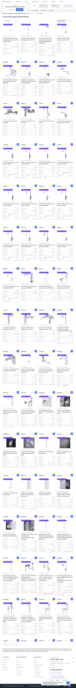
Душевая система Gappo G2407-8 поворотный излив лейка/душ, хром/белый (64, 494)
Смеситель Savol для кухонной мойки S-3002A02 (65, 204)
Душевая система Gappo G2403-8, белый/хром (45, 493)
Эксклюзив (19, 674)
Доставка (53, 1)
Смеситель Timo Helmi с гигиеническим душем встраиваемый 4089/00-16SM (64, 329)
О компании (18, 1)
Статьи (4, 664)
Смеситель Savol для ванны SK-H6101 (10, 121)
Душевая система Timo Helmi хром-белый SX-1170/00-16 (28, 39)
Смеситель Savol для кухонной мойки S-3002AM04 (47, 245)
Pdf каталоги (43, 10)
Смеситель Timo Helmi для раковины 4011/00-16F (9, 328)
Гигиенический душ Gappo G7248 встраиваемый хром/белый (28, 453)
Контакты (61, 1)
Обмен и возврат (35, 1)
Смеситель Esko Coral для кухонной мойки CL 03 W (63, 39)
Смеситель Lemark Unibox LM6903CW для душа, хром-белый (46, 618)
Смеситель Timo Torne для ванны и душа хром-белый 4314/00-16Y (27, 370)
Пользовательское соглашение (53, 686)
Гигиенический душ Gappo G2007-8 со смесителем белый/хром (47, 412)
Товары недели (20, 667)
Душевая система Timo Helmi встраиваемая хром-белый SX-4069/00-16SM (11, 40)
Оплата (26, 1)
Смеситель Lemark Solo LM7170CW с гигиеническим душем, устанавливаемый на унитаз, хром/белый (28, 619)
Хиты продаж (19, 672)
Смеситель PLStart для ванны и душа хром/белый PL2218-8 (65, 80)
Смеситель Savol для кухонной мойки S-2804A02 (11, 163)
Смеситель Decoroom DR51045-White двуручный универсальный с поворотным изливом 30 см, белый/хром (29, 578)
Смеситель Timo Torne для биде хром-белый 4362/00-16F (11, 369)
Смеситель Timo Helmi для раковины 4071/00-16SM (45, 328)
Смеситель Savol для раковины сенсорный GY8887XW (29, 287)
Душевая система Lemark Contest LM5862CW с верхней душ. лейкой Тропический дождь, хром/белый (10, 578)
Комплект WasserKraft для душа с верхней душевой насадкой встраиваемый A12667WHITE (45, 41)
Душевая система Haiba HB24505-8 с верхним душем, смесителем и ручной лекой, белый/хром (46, 537)
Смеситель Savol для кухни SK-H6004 (47, 121)
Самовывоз (45, 1)
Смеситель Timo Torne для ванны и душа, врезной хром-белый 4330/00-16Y (46, 370)
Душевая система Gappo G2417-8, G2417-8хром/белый (10, 535)
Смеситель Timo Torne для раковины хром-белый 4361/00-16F (63, 370)
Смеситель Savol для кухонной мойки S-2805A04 (29, 204)
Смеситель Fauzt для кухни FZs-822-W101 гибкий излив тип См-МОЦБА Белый (29, 81)
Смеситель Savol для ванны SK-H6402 (28, 121)
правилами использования (48, 683)
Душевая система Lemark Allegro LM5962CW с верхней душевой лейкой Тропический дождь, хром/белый (64, 537)
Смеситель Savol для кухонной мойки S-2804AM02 (47, 163)
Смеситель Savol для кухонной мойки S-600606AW (11, 287)
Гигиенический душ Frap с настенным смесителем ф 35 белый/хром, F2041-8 (28, 412)
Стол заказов (34, 10)
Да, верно (19, 9)
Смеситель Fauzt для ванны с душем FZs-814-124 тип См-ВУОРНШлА (10, 81)
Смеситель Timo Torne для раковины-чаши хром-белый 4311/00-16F (10, 412)
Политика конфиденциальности (35, 686)
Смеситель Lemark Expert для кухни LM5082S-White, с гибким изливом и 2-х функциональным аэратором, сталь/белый (65, 579)
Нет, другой (12, 9)
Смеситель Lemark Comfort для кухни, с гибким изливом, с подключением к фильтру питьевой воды (47, 578)
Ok (68, 683)
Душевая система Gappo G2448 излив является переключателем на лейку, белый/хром (29, 537)
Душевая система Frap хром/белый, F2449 (46, 452)
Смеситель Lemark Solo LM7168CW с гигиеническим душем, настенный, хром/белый (10, 619)
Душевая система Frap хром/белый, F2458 (10, 493)
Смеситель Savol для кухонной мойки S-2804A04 (29, 163)
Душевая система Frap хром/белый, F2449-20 (64, 452)
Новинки (18, 662)
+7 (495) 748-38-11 (55, 6)
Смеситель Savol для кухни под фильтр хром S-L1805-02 (65, 121)
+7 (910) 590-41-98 (43, 6)
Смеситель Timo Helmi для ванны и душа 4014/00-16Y (63, 287)
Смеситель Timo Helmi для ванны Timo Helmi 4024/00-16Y (47, 287)
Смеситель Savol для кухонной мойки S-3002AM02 (29, 245)
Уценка (18, 669)
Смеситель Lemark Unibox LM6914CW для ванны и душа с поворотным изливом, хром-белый (65, 619)
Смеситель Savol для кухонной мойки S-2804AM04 (65, 163)
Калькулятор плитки (39, 676)
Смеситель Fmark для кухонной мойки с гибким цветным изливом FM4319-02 (47, 81)
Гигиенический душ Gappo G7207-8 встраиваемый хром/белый (64, 412)
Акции (17, 660)
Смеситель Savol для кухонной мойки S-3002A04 (11, 245)
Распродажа (19, 664)
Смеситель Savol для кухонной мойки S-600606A (65, 245)
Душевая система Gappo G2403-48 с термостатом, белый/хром (27, 494)
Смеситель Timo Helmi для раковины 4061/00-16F (27, 328)
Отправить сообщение (58, 677)
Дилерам (4, 662)
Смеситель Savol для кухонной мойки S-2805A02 (11, 204)
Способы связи (68, 6)
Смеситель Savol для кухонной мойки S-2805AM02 (47, 204)
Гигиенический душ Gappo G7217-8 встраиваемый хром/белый (10, 453)
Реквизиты (5, 667)
